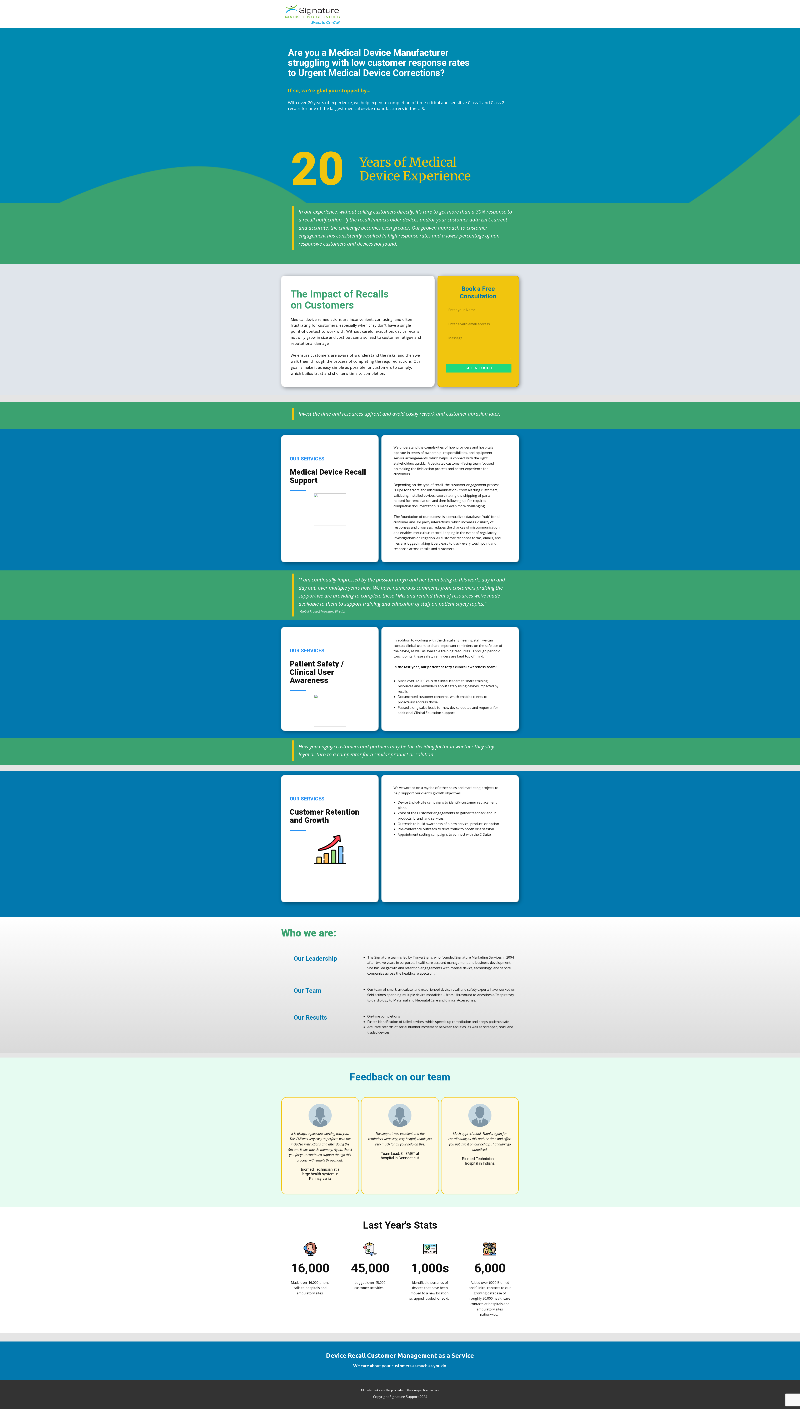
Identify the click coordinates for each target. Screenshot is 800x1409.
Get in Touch (478, 368)
